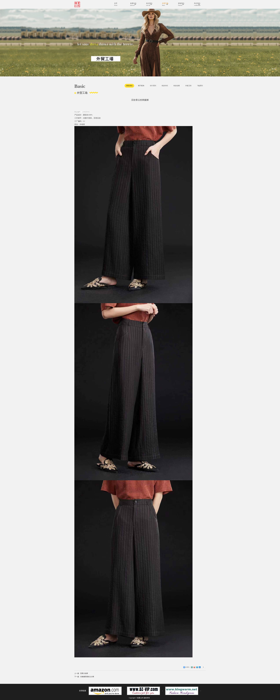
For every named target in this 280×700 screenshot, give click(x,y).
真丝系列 (149, 4)
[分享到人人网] (199, 668)
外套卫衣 (188, 85)
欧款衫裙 (177, 85)
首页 (115, 4)
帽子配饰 (141, 85)
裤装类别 (129, 85)
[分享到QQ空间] (192, 668)
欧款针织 (165, 85)
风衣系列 (197, 4)
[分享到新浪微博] (194, 668)
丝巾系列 (153, 85)
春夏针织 (133, 4)
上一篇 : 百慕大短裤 (81, 673)
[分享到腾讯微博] (197, 668)
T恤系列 (200, 85)
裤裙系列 (181, 4)
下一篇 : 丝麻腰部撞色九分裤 (84, 676)
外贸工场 (165, 4)
